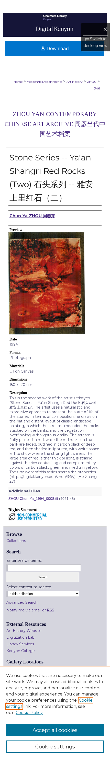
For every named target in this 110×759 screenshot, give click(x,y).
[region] (55, 712)
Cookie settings (55, 747)
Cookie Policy (29, 712)
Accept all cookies (55, 730)
